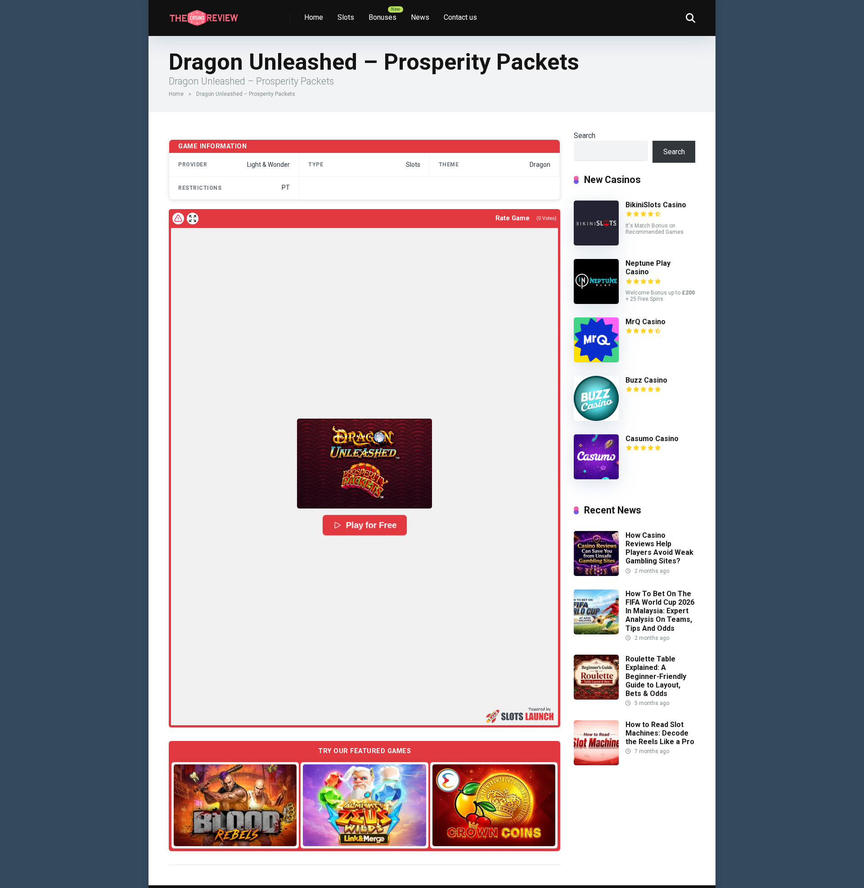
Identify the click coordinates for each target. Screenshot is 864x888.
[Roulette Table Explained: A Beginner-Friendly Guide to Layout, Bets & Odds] (596, 697)
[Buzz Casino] (596, 418)
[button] (364, 464)
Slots (346, 17)
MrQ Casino (646, 321)
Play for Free (371, 525)
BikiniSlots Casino (656, 205)
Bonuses (382, 17)
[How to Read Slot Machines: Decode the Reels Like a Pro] (596, 763)
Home (313, 17)
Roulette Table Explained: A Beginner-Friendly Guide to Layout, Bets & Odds (656, 676)
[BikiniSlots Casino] (596, 243)
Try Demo (235, 805)
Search (584, 135)
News (420, 17)
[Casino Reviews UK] (203, 14)
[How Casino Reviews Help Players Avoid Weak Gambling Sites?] (596, 573)
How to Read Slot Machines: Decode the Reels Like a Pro (660, 733)
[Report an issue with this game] (178, 218)
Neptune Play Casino (648, 267)
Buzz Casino (646, 380)
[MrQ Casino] (596, 360)
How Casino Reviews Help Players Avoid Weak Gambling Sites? (659, 548)
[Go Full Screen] (192, 218)
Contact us (460, 17)
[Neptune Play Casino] (596, 301)
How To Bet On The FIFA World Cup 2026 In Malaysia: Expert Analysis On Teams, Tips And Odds (660, 611)
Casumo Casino (652, 438)
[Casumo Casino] (596, 477)
